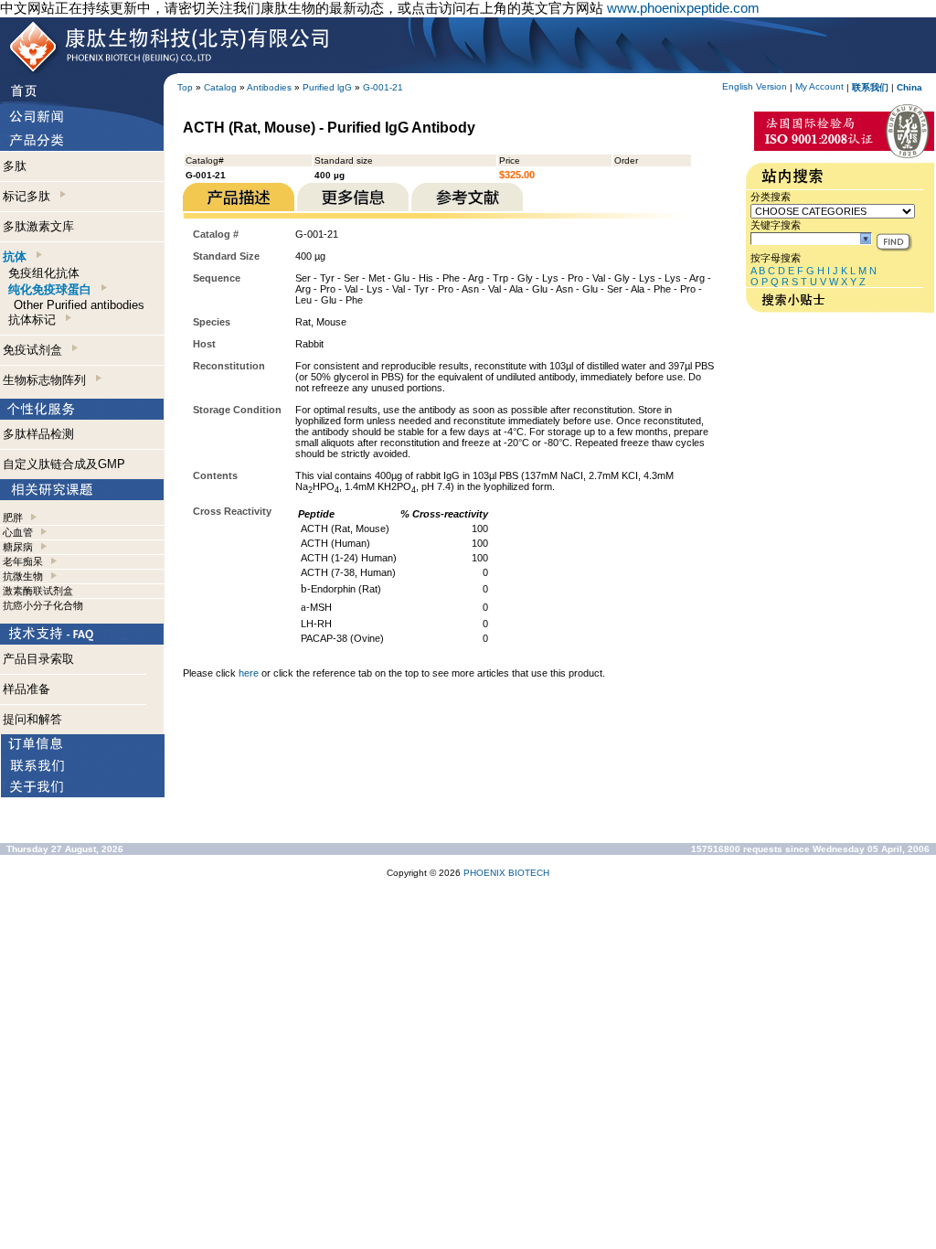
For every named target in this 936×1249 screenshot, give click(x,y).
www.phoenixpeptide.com (683, 8)
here (249, 672)
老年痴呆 (23, 561)
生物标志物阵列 (48, 380)
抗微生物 (23, 576)
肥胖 (13, 517)
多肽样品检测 (38, 434)
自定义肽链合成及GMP (64, 464)
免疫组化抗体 (44, 273)
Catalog (220, 87)
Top (185, 87)
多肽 (15, 166)
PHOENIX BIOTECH (506, 873)
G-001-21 (383, 87)
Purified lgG (327, 87)
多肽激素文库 (38, 226)
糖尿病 (18, 546)
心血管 (18, 532)
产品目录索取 (38, 659)
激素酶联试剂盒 (38, 590)
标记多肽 (30, 196)
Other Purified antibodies (79, 305)
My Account (819, 86)
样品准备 (26, 689)
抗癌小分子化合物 (43, 605)
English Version (754, 86)
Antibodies (269, 87)
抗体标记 (35, 319)
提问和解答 (32, 719)
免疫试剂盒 (36, 350)
